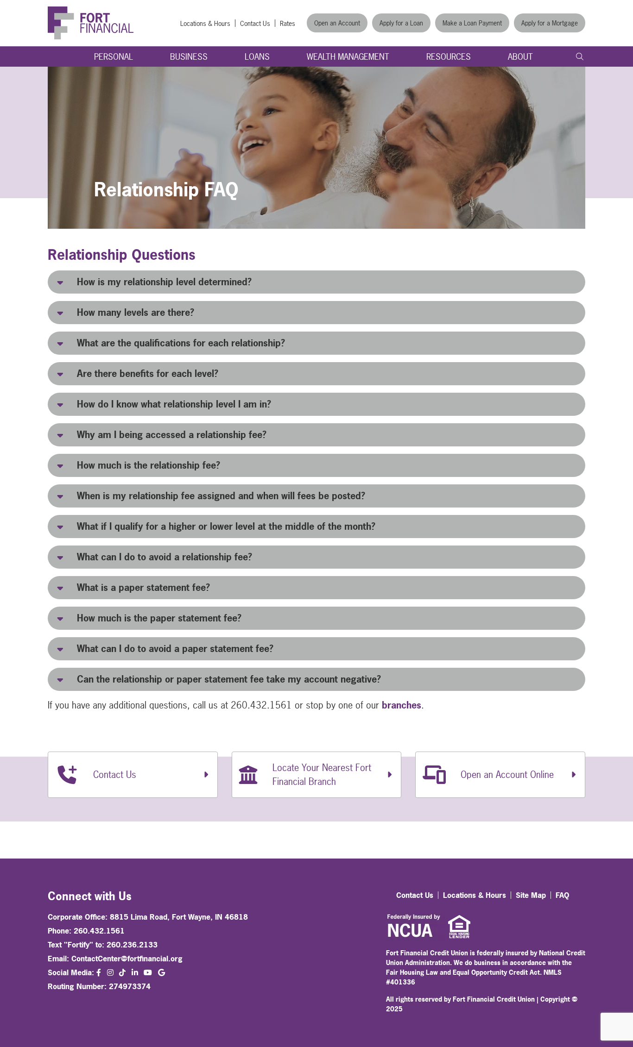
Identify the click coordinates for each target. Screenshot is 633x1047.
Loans (257, 57)
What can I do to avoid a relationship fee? (164, 557)
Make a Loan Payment (472, 23)
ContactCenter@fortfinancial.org (127, 958)
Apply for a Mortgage (549, 23)
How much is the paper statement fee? (159, 618)
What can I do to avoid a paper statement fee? (175, 648)
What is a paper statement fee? (143, 587)
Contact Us (255, 23)
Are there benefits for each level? (147, 373)
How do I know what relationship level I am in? (174, 404)
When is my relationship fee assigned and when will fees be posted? (221, 495)
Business (189, 57)
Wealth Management (348, 57)
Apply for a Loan (401, 23)
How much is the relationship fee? (148, 465)
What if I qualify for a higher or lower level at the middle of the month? (226, 526)
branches (401, 705)
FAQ (563, 895)
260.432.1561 (99, 931)
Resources (448, 57)
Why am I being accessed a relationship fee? (171, 434)
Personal (113, 57)
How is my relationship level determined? (164, 282)
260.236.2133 (132, 945)
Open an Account (337, 23)
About (520, 57)
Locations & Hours (205, 23)
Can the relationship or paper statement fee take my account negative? (229, 679)
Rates (287, 23)
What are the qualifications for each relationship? (181, 343)
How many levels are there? (135, 312)
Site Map (531, 895)
